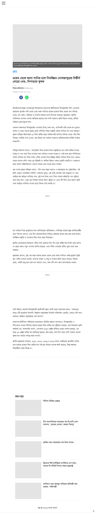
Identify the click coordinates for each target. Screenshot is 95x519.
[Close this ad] (93, 511)
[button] (3, 3)
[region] (47, 14)
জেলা (15, 71)
